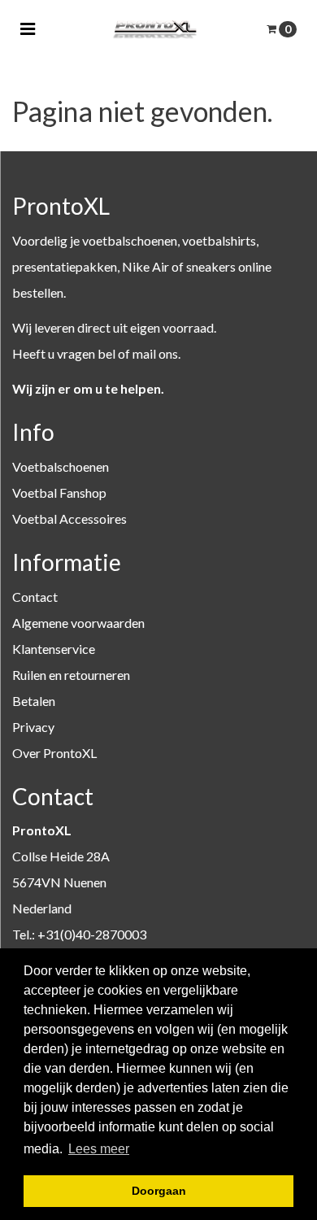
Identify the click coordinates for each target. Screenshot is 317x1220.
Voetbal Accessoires (69, 518)
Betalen (33, 700)
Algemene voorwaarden (78, 622)
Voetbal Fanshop (59, 492)
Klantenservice (53, 648)
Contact (35, 596)
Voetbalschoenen (60, 466)
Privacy (33, 726)
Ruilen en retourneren (71, 674)
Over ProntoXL (54, 752)
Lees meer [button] (98, 1149)
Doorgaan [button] (159, 1190)
